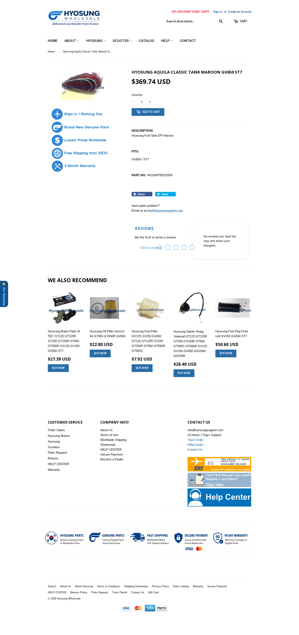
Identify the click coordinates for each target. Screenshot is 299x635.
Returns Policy (78, 592)
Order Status (56, 430)
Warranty (54, 469)
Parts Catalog (181, 586)
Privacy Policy (160, 586)
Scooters (54, 447)
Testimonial (107, 444)
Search (52, 586)
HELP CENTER (58, 464)
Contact (188, 41)
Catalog (146, 41)
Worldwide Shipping (113, 439)
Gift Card (153, 592)
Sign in (217, 11)
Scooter (121, 41)
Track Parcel (119, 592)
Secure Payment (111, 454)
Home (53, 41)
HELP (165, 41)
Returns (53, 458)
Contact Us (137, 592)
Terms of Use (109, 435)
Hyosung (94, 41)
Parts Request (57, 452)
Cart (243, 21)
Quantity (137, 94)
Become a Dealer (111, 459)
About (70, 41)
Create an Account (239, 11)
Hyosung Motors (59, 435)
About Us (106, 430)
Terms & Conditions (108, 586)
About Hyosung (84, 586)
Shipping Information (136, 586)
